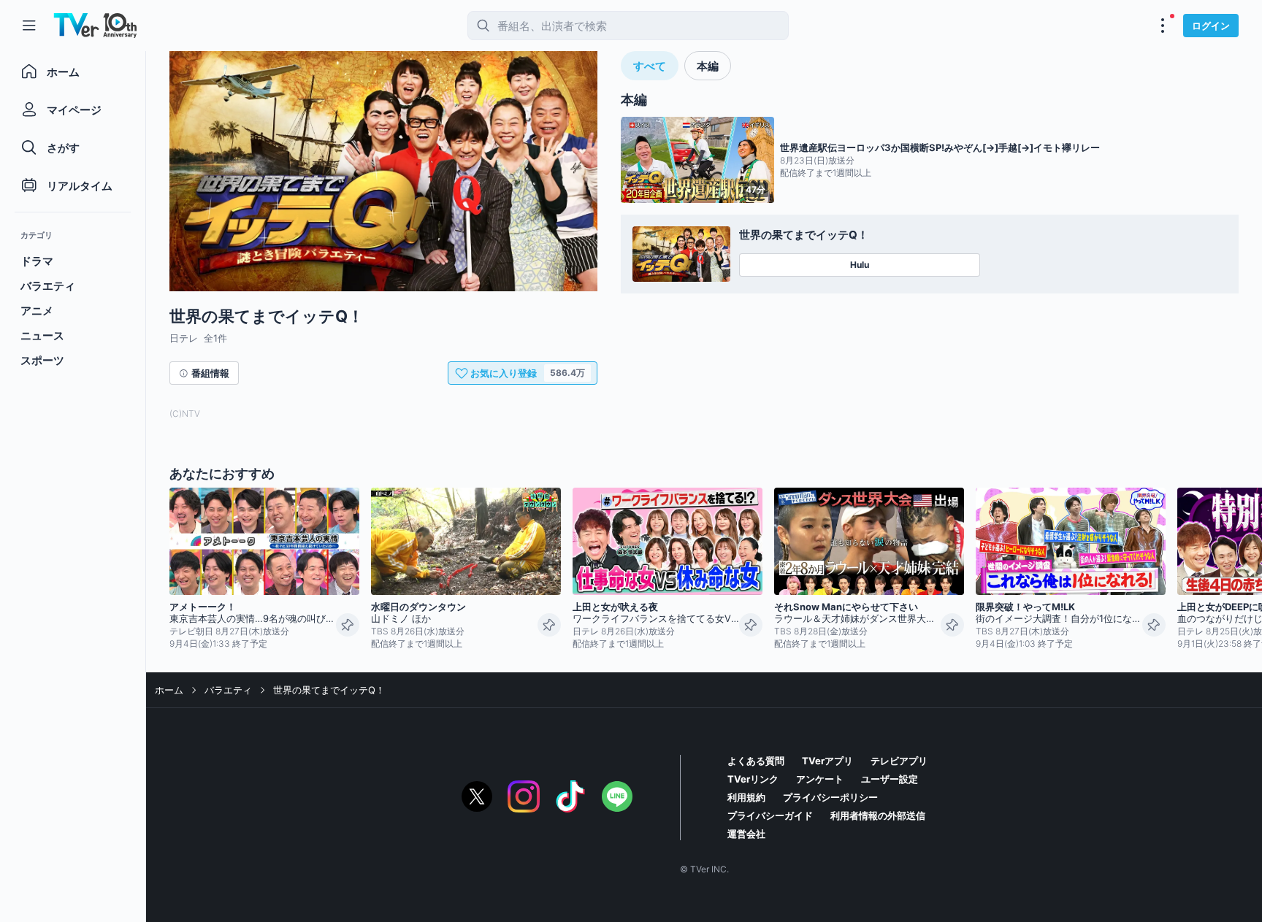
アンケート (820, 779)
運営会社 (746, 834)
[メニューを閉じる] (29, 25)
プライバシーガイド (770, 815)
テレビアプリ (899, 761)
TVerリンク (753, 779)
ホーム (169, 690)
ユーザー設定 (889, 779)
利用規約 (746, 797)
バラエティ (228, 690)
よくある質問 (755, 761)
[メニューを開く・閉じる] (1162, 25)
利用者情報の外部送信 (877, 815)
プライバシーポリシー (830, 797)
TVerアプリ (827, 761)
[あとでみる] (347, 625)
